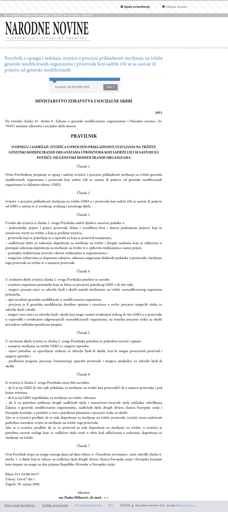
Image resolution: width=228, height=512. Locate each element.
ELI (111, 506)
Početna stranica (176, 7)
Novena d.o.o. (186, 506)
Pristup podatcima (88, 506)
